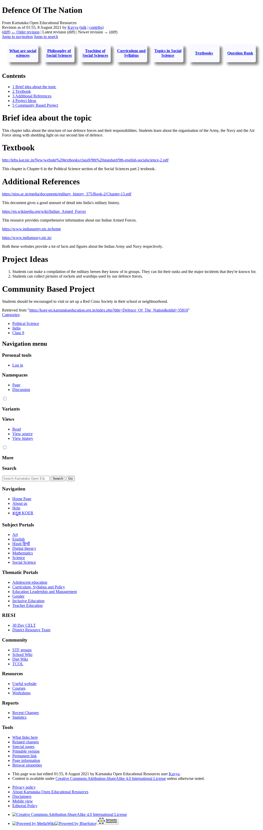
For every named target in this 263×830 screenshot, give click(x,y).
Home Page (21, 499)
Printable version (26, 751)
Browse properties (27, 765)
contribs (95, 27)
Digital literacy (24, 548)
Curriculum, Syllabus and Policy (38, 587)
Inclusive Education (28, 601)
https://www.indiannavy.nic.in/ (27, 237)
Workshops (21, 693)
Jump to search (46, 36)
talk (84, 27)
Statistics (19, 717)
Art (15, 534)
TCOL (17, 664)
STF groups (22, 650)
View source (22, 434)
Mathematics (22, 553)
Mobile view (22, 801)
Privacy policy (24, 787)
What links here (25, 737)
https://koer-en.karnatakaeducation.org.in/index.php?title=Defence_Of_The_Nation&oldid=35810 (108, 310)
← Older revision (25, 32)
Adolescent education (29, 582)
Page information (26, 760)
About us (19, 503)
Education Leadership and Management (44, 591)
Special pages (23, 746)
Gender (18, 596)
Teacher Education (27, 605)
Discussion (21, 389)
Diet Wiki (20, 659)
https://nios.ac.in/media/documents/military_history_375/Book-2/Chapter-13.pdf (66, 194)
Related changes (25, 742)
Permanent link (24, 756)
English (18, 539)
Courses (18, 688)
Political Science (25, 323)
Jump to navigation (17, 36)
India (16, 328)
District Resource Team (31, 630)
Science (18, 557)
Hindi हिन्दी (21, 544)
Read (16, 429)
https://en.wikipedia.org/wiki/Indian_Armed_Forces (44, 211)
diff (6, 32)
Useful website (24, 683)
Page (16, 385)
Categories (10, 315)
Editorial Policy (24, 806)
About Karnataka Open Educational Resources (50, 792)
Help (16, 508)
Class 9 (18, 333)
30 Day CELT (24, 625)
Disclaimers (21, 796)
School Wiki (22, 654)
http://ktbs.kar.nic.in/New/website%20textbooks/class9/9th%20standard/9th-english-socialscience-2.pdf (85, 160)
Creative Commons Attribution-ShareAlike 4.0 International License (110, 778)
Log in (17, 365)
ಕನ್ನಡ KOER (22, 513)
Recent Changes (25, 712)
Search (9, 468)
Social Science (24, 562)
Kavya (174, 774)
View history (22, 438)
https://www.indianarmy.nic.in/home (31, 229)
